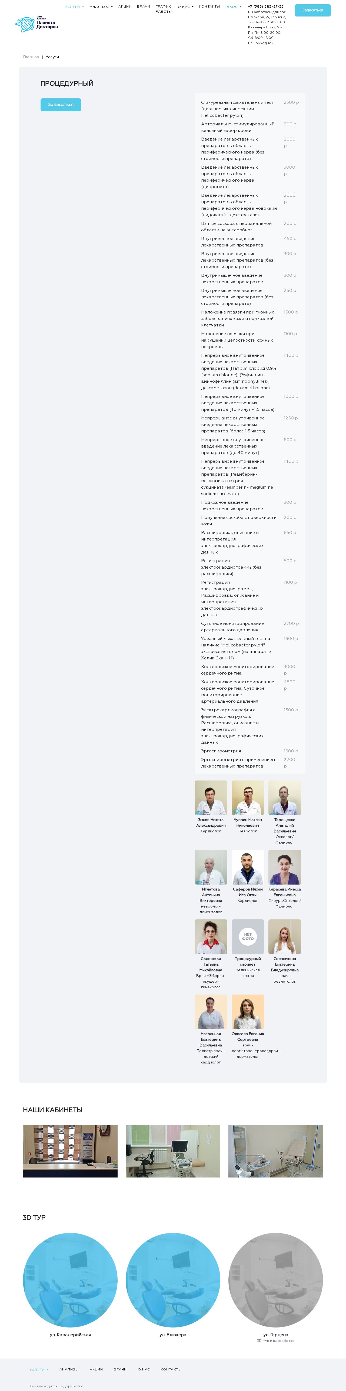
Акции (125, 6)
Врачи (143, 6)
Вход (233, 7)
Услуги (73, 7)
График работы (164, 9)
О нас (184, 7)
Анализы (100, 7)
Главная (31, 57)
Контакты (209, 6)
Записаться (312, 10)
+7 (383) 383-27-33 (266, 6)
